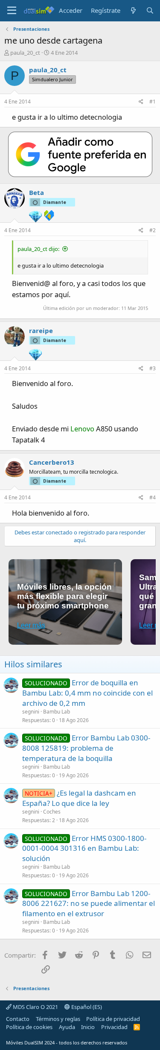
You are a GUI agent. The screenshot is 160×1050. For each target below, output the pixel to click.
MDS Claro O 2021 (35, 1007)
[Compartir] (141, 102)
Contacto (17, 1019)
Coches (52, 811)
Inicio (88, 1027)
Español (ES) (86, 1007)
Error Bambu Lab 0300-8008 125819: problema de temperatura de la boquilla (86, 748)
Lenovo (82, 429)
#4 (152, 497)
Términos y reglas (58, 1019)
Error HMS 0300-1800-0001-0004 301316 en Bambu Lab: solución (84, 848)
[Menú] (12, 10)
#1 (152, 101)
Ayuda (67, 1027)
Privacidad (114, 1027)
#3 (152, 368)
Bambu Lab (56, 711)
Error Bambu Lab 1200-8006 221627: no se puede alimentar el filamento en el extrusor (88, 903)
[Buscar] (150, 10)
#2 (152, 230)
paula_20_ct (25, 52)
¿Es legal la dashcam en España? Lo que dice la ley (79, 798)
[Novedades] (133, 10)
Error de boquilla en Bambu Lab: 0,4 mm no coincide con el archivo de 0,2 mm (87, 693)
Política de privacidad (113, 1019)
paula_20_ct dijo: (38, 249)
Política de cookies (29, 1027)
